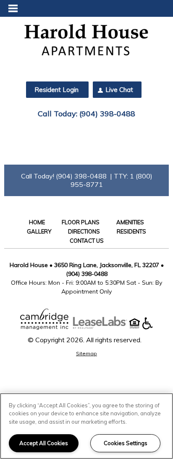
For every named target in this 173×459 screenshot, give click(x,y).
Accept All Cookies (43, 443)
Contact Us (87, 240)
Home (37, 222)
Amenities (130, 222)
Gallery (39, 231)
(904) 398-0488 (107, 113)
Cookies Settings (125, 443)
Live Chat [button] (119, 90)
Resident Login (56, 90)
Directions (84, 231)
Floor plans (81, 222)
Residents (131, 231)
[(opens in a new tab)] (104, 327)
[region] (86, 426)
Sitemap (86, 353)
